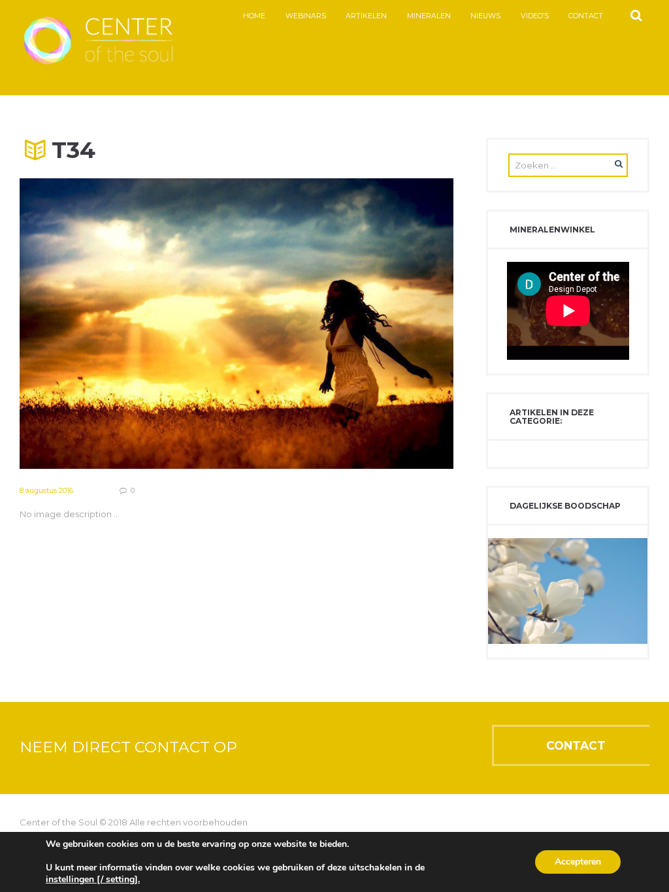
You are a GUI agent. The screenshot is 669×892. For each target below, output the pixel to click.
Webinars (306, 16)
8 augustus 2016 (46, 490)
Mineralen (429, 16)
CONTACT (576, 745)
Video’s (535, 16)
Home (254, 16)
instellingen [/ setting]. (93, 879)
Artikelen (366, 16)
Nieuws (485, 16)
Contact (585, 16)
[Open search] (636, 15)
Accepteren (578, 861)
